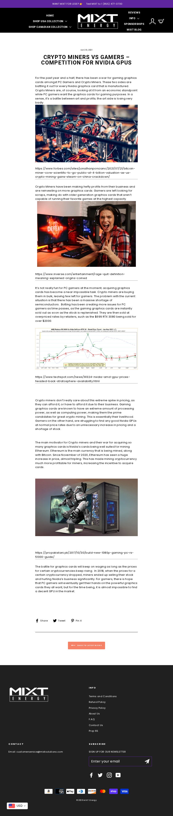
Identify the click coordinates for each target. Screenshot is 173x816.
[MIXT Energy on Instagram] (109, 775)
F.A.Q (92, 719)
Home (50, 15)
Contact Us (96, 725)
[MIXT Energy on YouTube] (118, 775)
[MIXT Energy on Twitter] (100, 775)
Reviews (134, 12)
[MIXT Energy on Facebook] (91, 775)
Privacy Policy (97, 708)
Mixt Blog (134, 29)
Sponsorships (134, 24)
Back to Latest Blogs (89, 645)
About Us (94, 713)
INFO (132, 18)
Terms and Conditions (103, 696)
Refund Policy (97, 702)
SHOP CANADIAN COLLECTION (48, 27)
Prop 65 (93, 731)
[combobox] (17, 806)
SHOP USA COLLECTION (48, 21)
